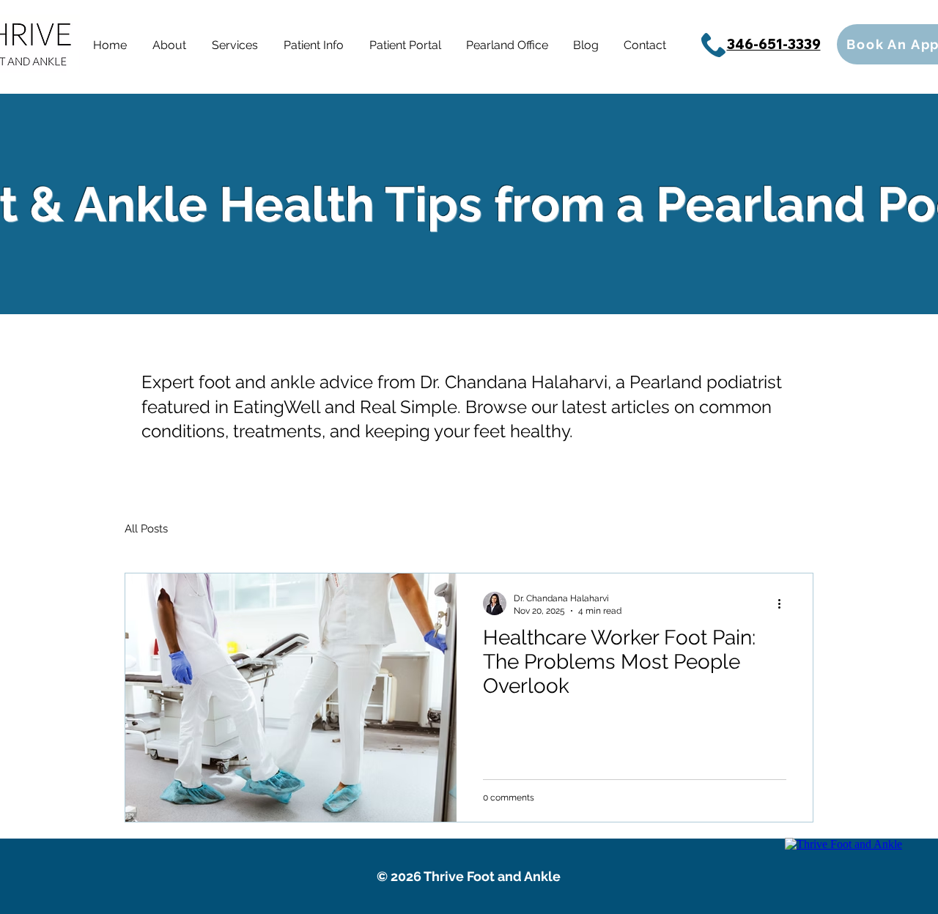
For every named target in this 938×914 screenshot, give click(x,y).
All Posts (146, 528)
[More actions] (784, 603)
